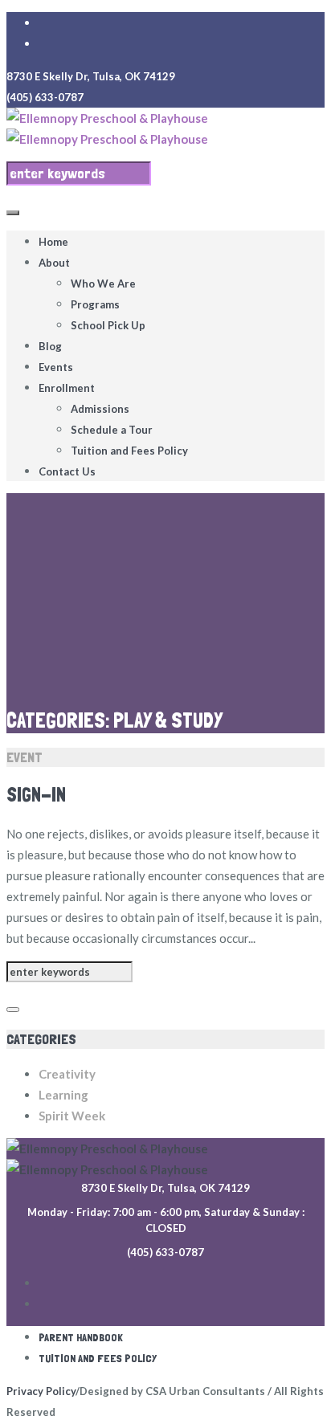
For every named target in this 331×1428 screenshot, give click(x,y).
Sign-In (36, 794)
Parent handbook (81, 1337)
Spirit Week (72, 1115)
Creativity (67, 1074)
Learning (63, 1094)
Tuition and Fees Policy (98, 1358)
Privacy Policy (41, 1391)
